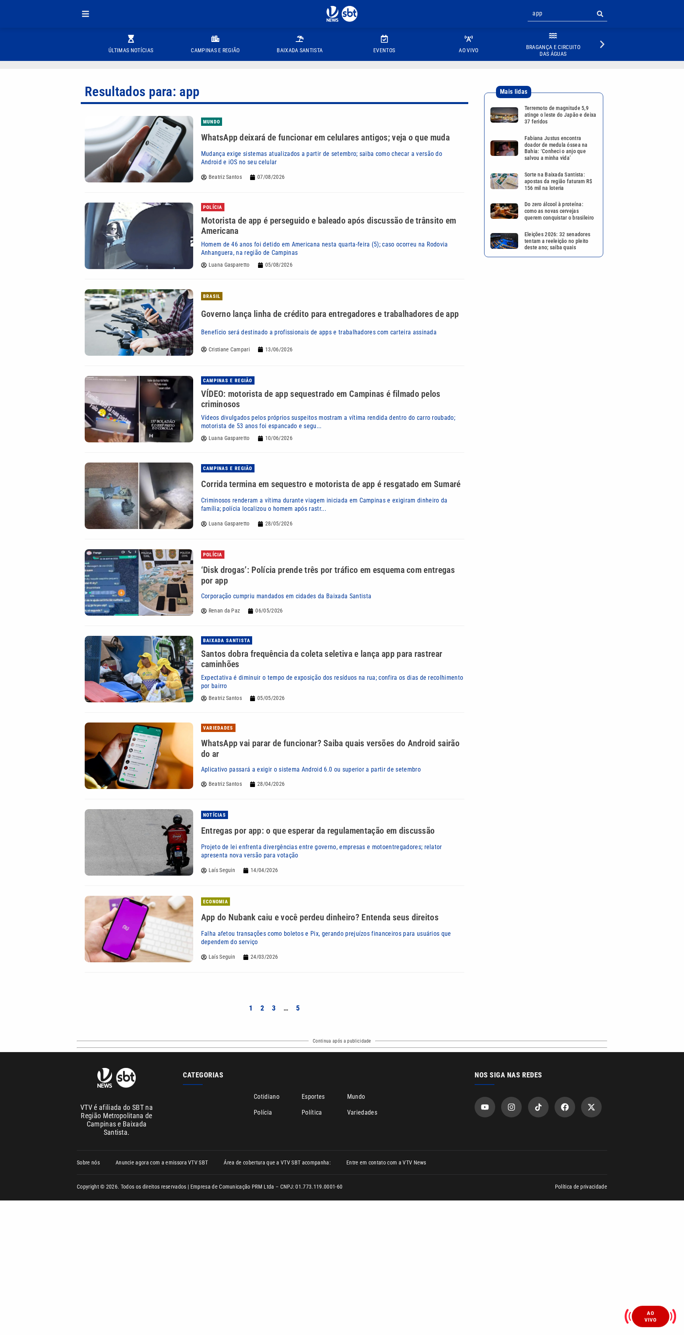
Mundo (356, 1096)
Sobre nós (88, 1162)
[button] (85, 14)
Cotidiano (266, 1096)
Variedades (362, 1112)
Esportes (313, 1096)
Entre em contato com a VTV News (386, 1162)
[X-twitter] (591, 1107)
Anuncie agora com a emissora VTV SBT (162, 1162)
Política (312, 1112)
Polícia (263, 1112)
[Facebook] (565, 1107)
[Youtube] (485, 1107)
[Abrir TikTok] (538, 1107)
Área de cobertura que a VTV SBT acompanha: (277, 1162)
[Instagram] (511, 1107)
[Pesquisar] (600, 14)
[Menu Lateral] (85, 14)
